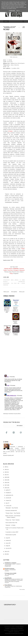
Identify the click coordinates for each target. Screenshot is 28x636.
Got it (18, 10)
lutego (7, 545)
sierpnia (7, 500)
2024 (6, 466)
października (8, 495)
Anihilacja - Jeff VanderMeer (10, 569)
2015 (6, 551)
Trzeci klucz (10, 270)
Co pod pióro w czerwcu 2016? (12, 532)
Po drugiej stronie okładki (10, 573)
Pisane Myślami (8, 585)
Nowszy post (6, 291)
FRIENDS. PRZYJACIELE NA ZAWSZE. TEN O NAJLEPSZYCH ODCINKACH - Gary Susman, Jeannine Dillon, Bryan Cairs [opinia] (14, 580)
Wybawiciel (22, 270)
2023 (6, 469)
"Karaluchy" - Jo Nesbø (14, 28)
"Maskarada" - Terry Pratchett (12, 507)
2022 (6, 472)
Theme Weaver (14, 630)
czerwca (7, 505)
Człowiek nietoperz (8, 268)
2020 (6, 477)
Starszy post (21, 291)
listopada (8, 492)
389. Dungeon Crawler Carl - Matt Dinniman (13, 586)
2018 (6, 482)
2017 (6, 485)
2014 (6, 554)
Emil (18, 283)
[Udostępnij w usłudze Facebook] (8, 277)
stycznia (7, 548)
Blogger (20, 628)
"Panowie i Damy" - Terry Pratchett (13, 513)
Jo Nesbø (10, 131)
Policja (11, 273)
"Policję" (23, 248)
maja (7, 537)
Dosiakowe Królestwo (9, 568)
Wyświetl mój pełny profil (8, 455)
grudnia (7, 490)
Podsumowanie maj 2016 (11, 534)
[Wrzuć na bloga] (5, 277)
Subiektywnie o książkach (10, 562)
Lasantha (16, 631)
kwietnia (7, 540)
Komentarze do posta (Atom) (14, 413)
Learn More (12, 10)
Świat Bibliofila (8, 578)
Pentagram (16, 270)
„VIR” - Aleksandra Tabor (9, 574)
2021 (6, 474)
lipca (7, 503)
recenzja (5, 281)
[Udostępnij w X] (6, 277)
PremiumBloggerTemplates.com (14, 633)
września (8, 497)
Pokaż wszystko (22, 589)
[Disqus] (14, 355)
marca (7, 543)
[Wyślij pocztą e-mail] (4, 277)
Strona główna (14, 291)
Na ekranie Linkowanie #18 (11, 510)
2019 (6, 479)
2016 (6, 487)
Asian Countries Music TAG (11, 522)
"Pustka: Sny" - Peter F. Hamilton (13, 519)
